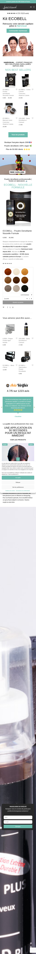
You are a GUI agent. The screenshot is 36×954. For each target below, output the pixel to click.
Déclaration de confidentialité (23, 490)
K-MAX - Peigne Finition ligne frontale (8, 340)
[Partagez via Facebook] (7, 307)
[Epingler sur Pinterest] (13, 307)
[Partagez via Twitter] (10, 307)
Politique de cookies (10, 490)
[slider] (18, 459)
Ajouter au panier (18, 302)
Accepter (18, 477)
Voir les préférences (18, 487)
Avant (5, 444)
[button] (2, 407)
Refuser (18, 482)
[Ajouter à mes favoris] (16, 89)
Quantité (6, 298)
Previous (3, 208)
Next (33, 208)
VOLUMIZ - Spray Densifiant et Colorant (24, 120)
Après (31, 444)
